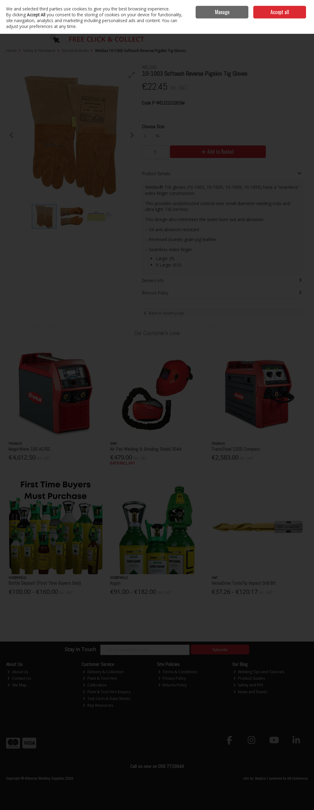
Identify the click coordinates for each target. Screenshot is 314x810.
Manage (222, 12)
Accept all (279, 12)
